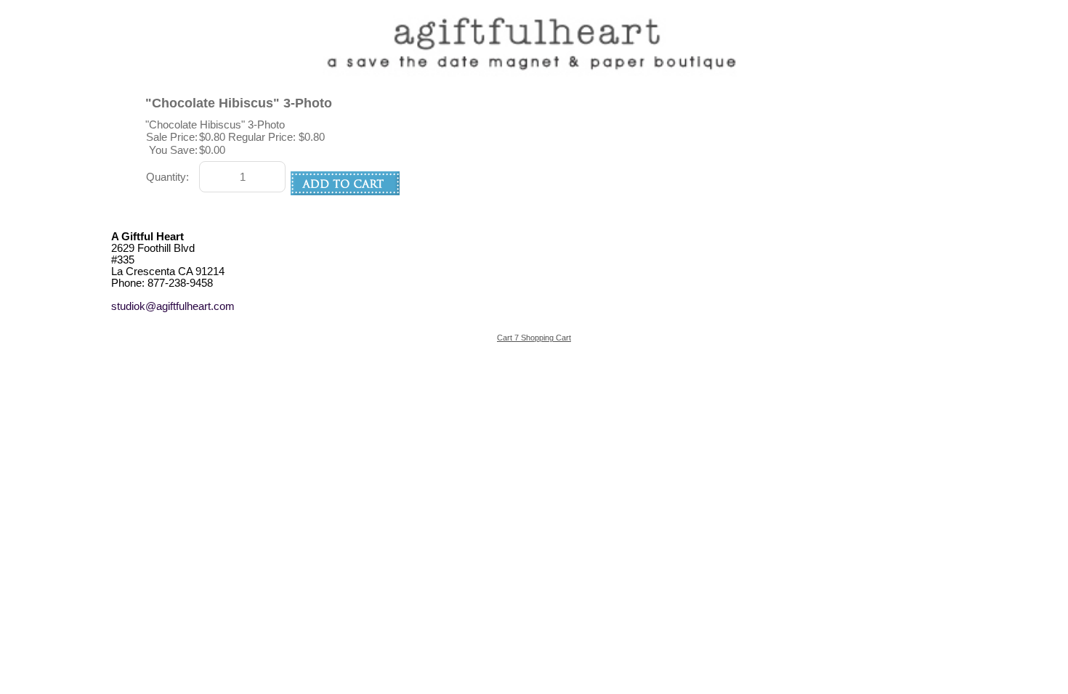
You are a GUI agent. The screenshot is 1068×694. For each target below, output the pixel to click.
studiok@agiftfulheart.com (173, 306)
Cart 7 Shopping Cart (534, 337)
